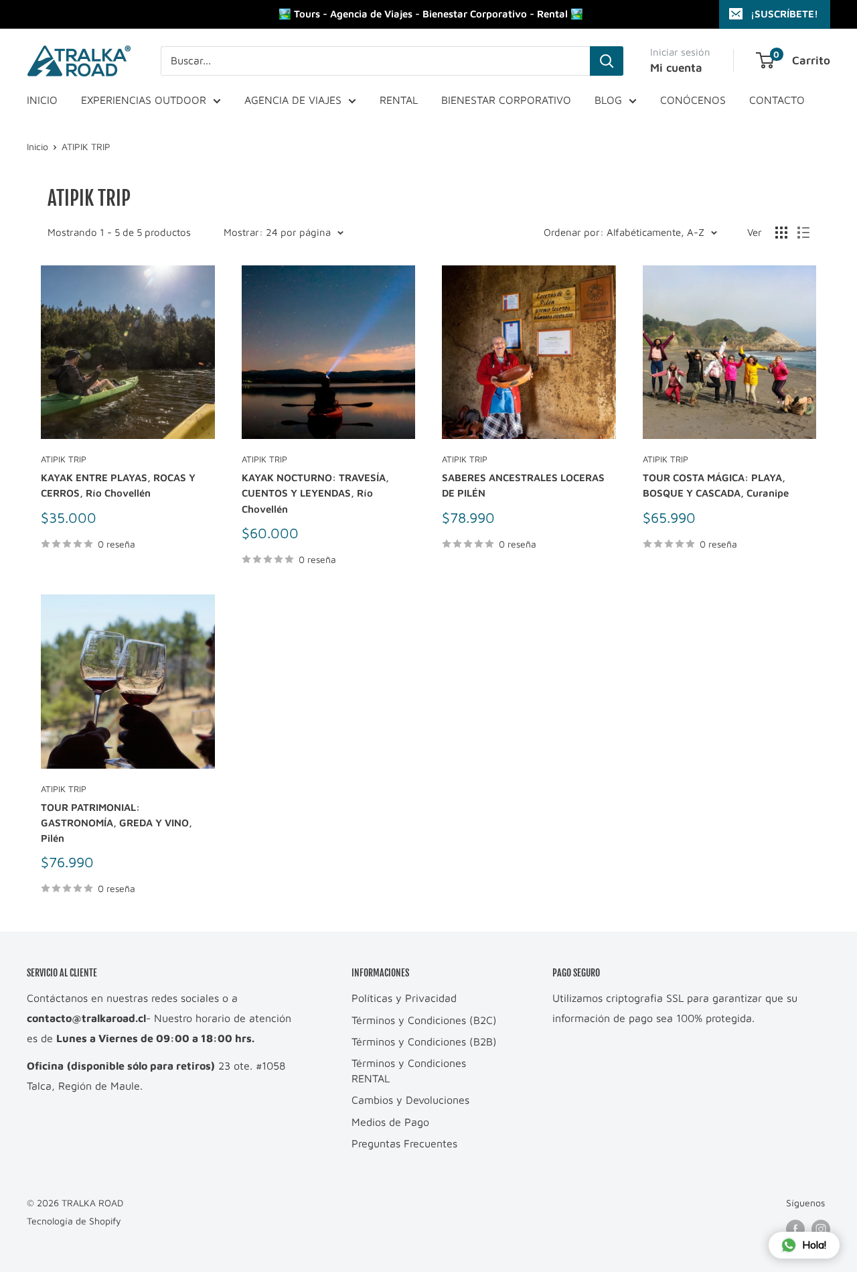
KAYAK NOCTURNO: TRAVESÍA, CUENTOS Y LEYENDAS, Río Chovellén (315, 493)
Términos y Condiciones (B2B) (424, 1041)
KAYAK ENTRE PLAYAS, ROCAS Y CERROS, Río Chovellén (118, 485)
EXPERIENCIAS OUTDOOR (143, 100)
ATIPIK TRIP (86, 146)
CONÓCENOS (693, 100)
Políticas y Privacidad (404, 998)
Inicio (37, 146)
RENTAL (399, 100)
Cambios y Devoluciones (410, 1100)
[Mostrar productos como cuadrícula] (781, 233)
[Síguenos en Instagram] (820, 1229)
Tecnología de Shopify (74, 1220)
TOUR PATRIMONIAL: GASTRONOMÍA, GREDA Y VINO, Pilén (116, 823)
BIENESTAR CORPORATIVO (506, 100)
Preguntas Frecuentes (404, 1143)
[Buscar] (606, 61)
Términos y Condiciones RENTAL (409, 1070)
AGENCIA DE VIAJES (292, 100)
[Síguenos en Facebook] (795, 1229)
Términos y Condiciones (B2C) (424, 1020)
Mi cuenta (676, 67)
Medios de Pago (390, 1122)
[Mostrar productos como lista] (803, 233)
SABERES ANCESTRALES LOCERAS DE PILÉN (523, 485)
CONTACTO (777, 100)
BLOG (608, 100)
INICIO (42, 100)
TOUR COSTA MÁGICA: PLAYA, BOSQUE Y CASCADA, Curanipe (716, 485)
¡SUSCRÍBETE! (784, 13)
